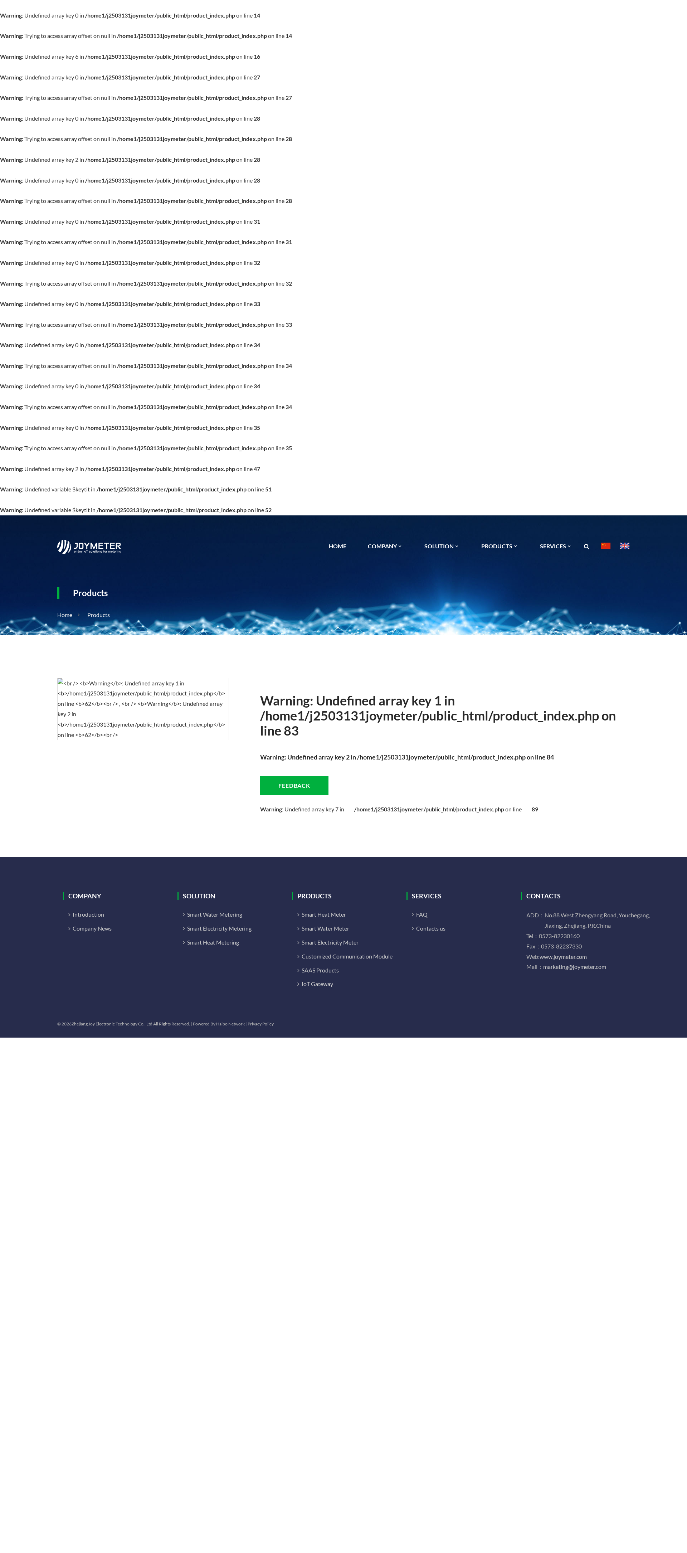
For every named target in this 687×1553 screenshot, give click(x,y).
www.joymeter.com (563, 956)
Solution (439, 546)
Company (382, 546)
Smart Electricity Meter (330, 942)
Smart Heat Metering (213, 942)
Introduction (88, 914)
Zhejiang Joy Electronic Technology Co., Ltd (112, 1024)
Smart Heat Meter (324, 914)
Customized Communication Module (347, 956)
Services (553, 546)
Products (496, 546)
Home (337, 546)
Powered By (204, 1024)
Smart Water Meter (325, 928)
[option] (143, 709)
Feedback (294, 785)
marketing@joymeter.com (574, 966)
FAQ (422, 914)
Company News (92, 928)
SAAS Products (320, 970)
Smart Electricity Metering (219, 928)
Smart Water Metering (214, 914)
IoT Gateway (317, 983)
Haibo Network (230, 1024)
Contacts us (430, 928)
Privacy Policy (261, 1024)
